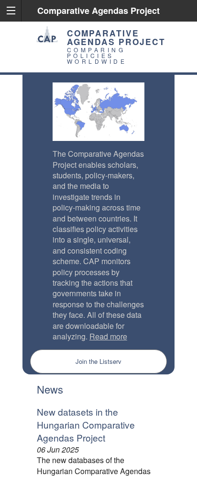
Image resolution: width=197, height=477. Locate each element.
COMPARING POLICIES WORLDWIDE (97, 55)
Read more (108, 336)
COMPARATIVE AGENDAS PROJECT (116, 37)
